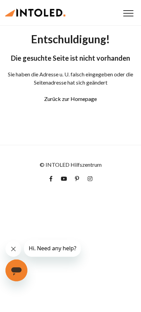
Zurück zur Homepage (70, 98)
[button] (128, 13)
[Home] (35, 12)
